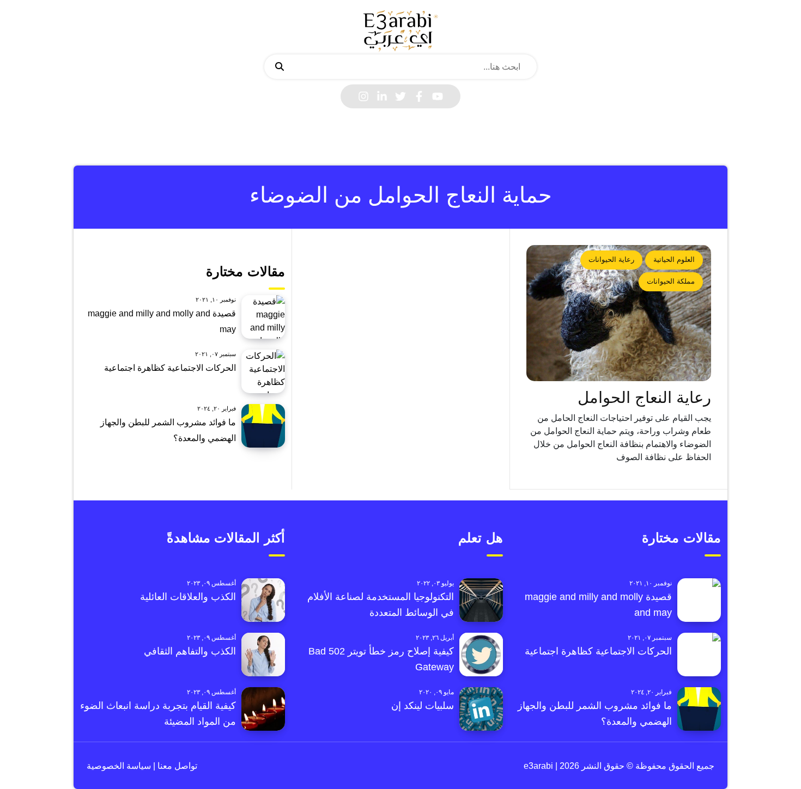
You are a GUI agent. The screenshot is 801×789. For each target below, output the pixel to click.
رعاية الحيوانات (611, 259)
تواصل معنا (176, 765)
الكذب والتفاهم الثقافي (190, 651)
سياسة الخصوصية (119, 765)
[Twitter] (400, 96)
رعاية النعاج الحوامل (644, 397)
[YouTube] (437, 96)
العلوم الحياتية (674, 259)
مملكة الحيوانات (671, 281)
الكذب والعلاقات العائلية (188, 596)
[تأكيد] (279, 67)
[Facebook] (419, 96)
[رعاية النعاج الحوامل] (619, 313)
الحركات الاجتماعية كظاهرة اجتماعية (170, 367)
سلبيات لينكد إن (422, 705)
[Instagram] (363, 96)
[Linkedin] (382, 96)
